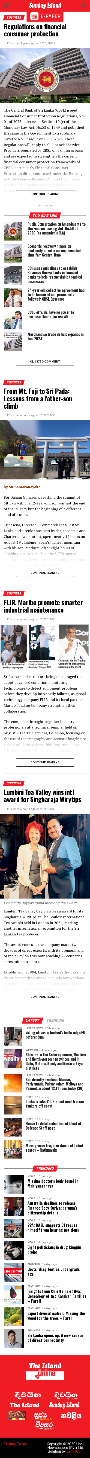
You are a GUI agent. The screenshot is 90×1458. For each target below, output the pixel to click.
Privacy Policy (15, 1444)
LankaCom (75, 1451)
